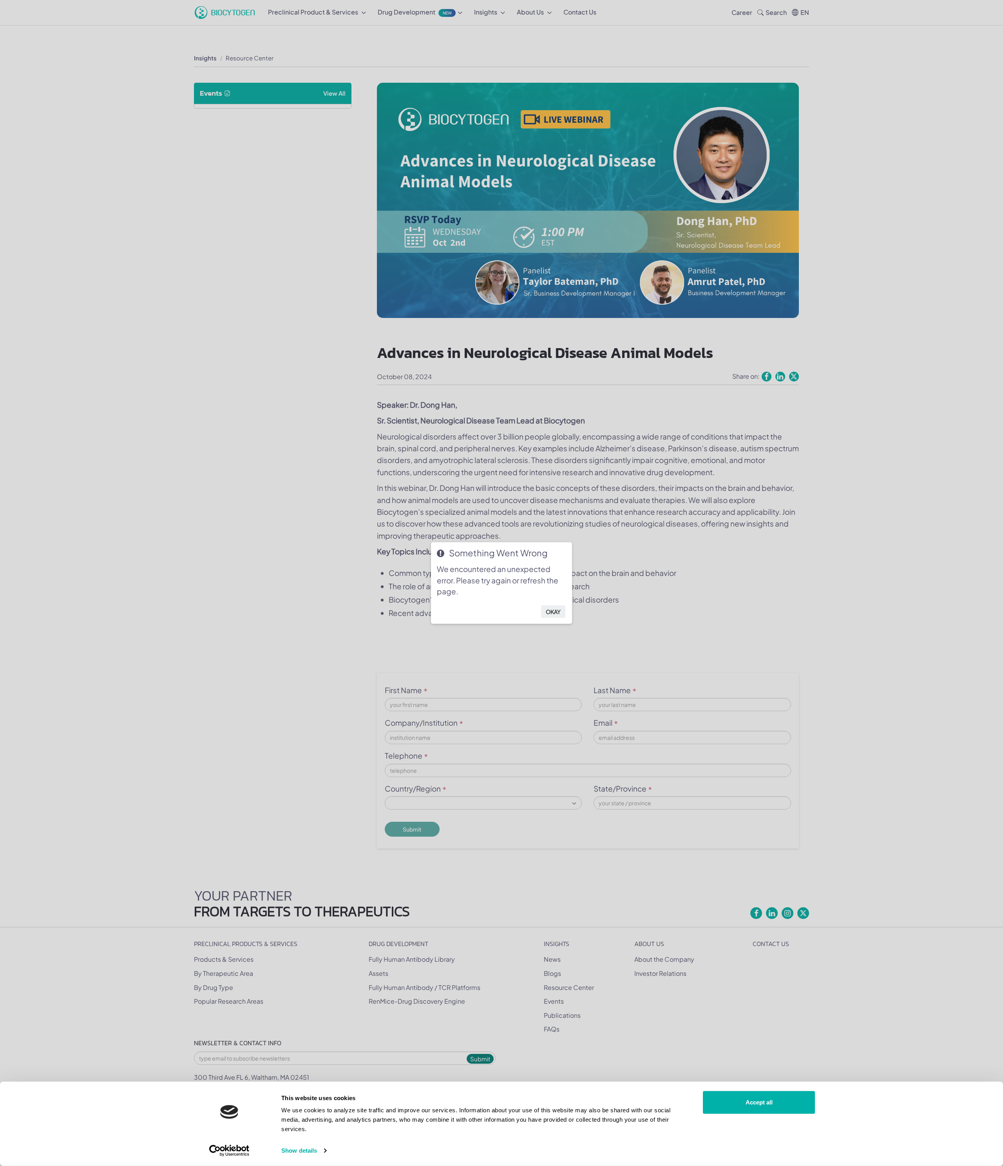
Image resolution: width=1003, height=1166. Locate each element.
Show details (299, 1150)
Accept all (759, 1102)
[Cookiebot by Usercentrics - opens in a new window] (229, 1151)
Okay (553, 611)
